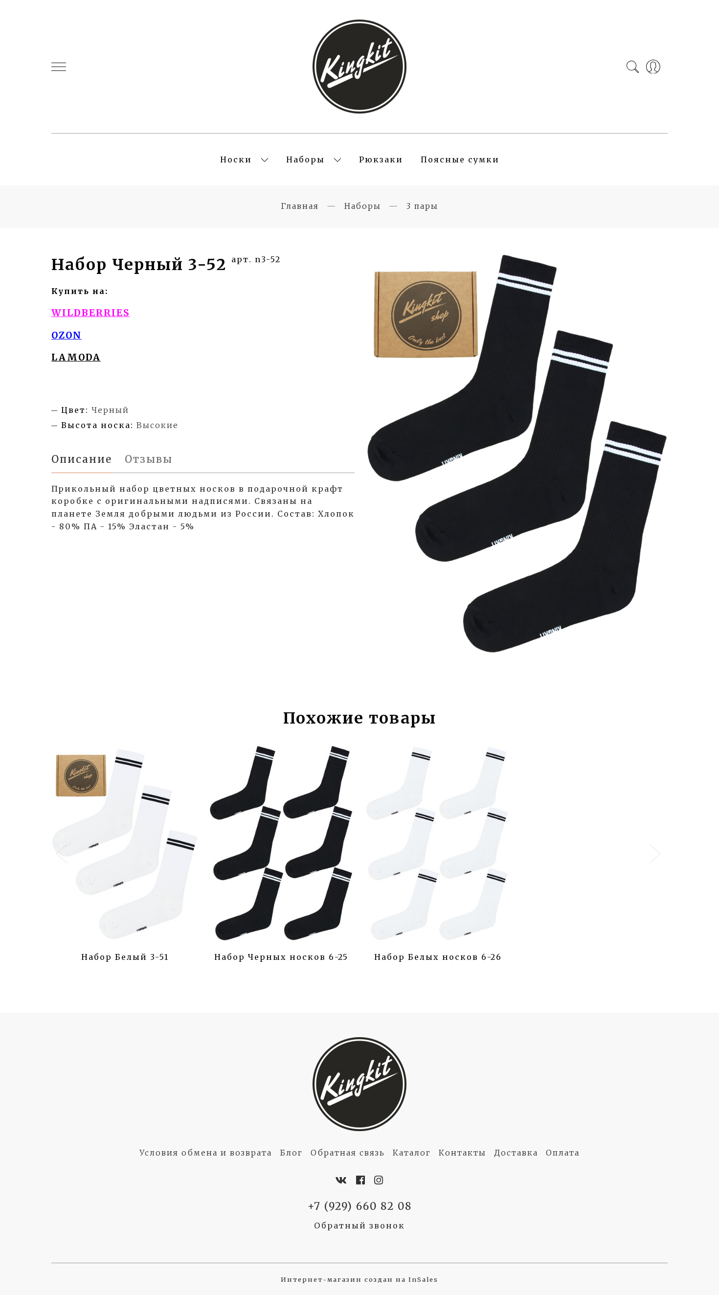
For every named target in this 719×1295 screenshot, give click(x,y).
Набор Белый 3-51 (125, 957)
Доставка (516, 1153)
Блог (291, 1153)
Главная (300, 206)
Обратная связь (348, 1153)
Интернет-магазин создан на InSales (359, 1279)
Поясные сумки (460, 159)
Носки (236, 159)
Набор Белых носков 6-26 (438, 957)
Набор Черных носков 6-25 (281, 957)
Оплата (563, 1153)
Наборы (305, 159)
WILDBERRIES (90, 312)
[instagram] (379, 1180)
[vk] (342, 1180)
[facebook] (361, 1180)
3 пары (422, 206)
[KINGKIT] (359, 67)
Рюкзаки (381, 159)
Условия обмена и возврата (205, 1153)
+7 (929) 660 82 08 (360, 1206)
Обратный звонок (359, 1225)
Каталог (412, 1153)
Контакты (462, 1153)
